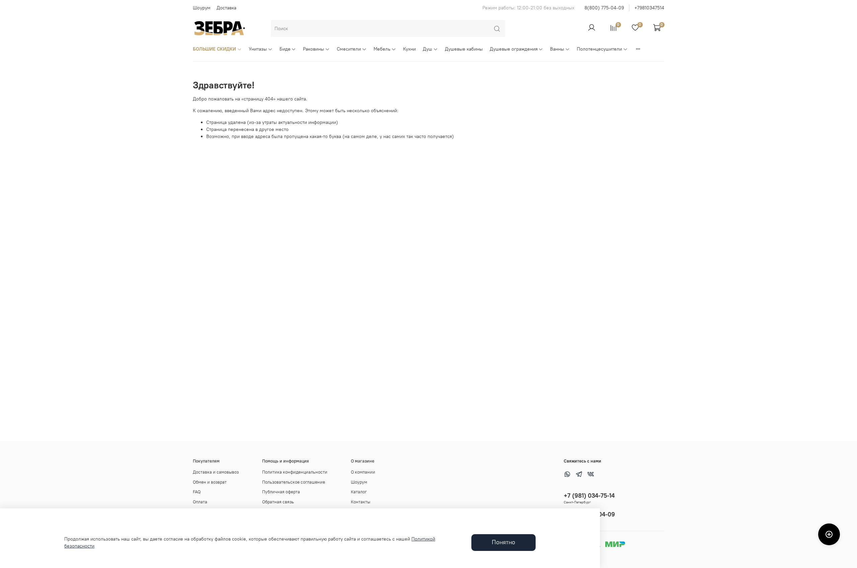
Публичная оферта (281, 491)
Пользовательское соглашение (293, 482)
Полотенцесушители (599, 49)
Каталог (359, 491)
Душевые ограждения (514, 49)
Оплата (200, 501)
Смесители (349, 49)
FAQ (197, 491)
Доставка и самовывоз (216, 472)
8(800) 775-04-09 (604, 8)
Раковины (313, 49)
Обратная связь (278, 501)
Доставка (226, 8)
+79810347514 (649, 8)
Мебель (382, 49)
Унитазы (258, 49)
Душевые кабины (464, 49)
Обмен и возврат (210, 482)
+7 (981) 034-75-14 (589, 495)
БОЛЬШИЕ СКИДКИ (214, 49)
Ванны (557, 49)
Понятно (503, 542)
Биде (285, 49)
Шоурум (202, 8)
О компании (363, 472)
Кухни (409, 49)
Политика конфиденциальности (294, 472)
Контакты (360, 501)
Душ (427, 49)
